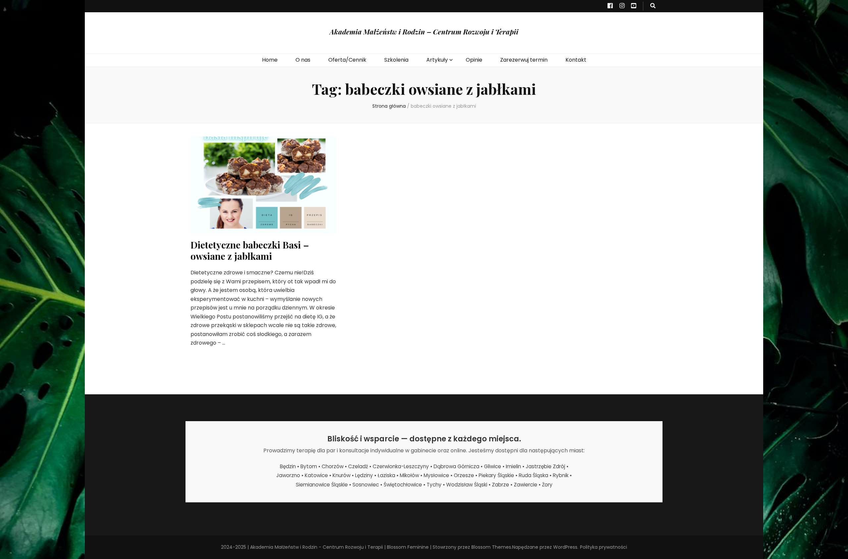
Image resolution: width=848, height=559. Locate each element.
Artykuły (437, 60)
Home (270, 60)
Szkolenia (396, 60)
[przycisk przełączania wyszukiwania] (653, 6)
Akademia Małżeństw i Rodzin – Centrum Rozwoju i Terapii (424, 31)
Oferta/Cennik (347, 60)
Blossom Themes (491, 547)
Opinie (474, 60)
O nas (302, 60)
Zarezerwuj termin (524, 60)
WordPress (565, 547)
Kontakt (575, 60)
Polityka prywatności (603, 547)
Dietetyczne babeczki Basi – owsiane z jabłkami (249, 250)
